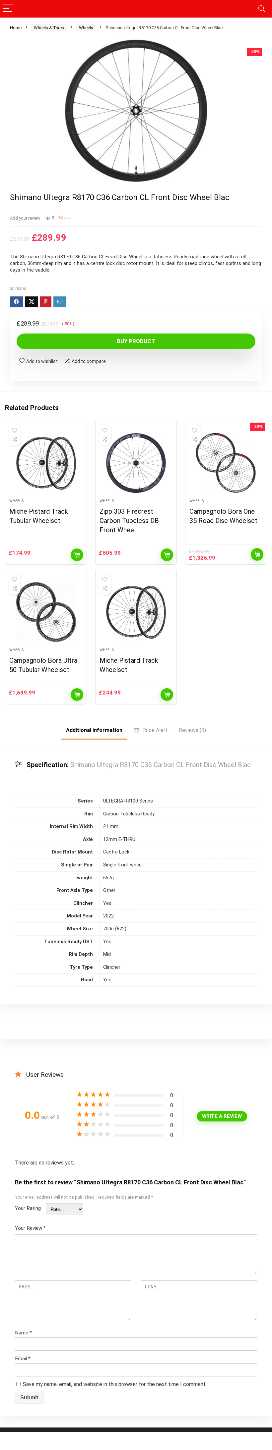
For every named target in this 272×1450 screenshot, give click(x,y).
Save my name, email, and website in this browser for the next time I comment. (115, 1384)
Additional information (94, 730)
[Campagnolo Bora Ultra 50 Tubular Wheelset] (46, 612)
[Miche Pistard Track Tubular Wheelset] (46, 463)
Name (23, 1333)
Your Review (30, 1228)
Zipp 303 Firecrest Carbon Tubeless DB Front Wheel (129, 520)
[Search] (262, 9)
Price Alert (155, 730)
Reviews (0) (192, 730)
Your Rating (28, 1208)
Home (16, 27)
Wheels (86, 27)
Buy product (136, 341)
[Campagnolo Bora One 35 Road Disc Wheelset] (226, 463)
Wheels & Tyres (49, 27)
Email (23, 1359)
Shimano (18, 288)
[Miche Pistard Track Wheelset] (136, 612)
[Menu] (8, 9)
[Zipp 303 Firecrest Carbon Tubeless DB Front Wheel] (136, 463)
